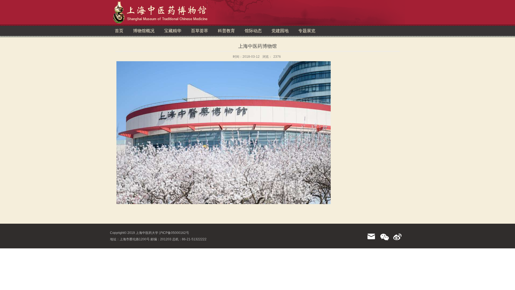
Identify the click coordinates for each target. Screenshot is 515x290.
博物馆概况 (143, 30)
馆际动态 (253, 30)
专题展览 (306, 30)
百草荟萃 (199, 30)
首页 (119, 30)
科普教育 (226, 30)
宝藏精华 (172, 30)
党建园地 (280, 30)
